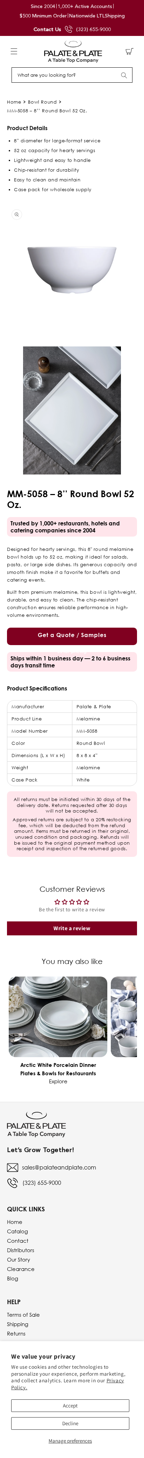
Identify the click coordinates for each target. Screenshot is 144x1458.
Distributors (20, 1250)
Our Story (18, 1259)
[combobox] (72, 75)
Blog (12, 1278)
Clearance (21, 1269)
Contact (17, 1241)
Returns (16, 1333)
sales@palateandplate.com (59, 1167)
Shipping (17, 1324)
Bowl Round (42, 102)
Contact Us (47, 29)
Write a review (71, 928)
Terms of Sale (23, 1314)
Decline (70, 1423)
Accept (70, 1405)
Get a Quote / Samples (72, 638)
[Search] (124, 75)
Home (14, 102)
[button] (14, 51)
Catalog (17, 1231)
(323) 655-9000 (93, 29)
